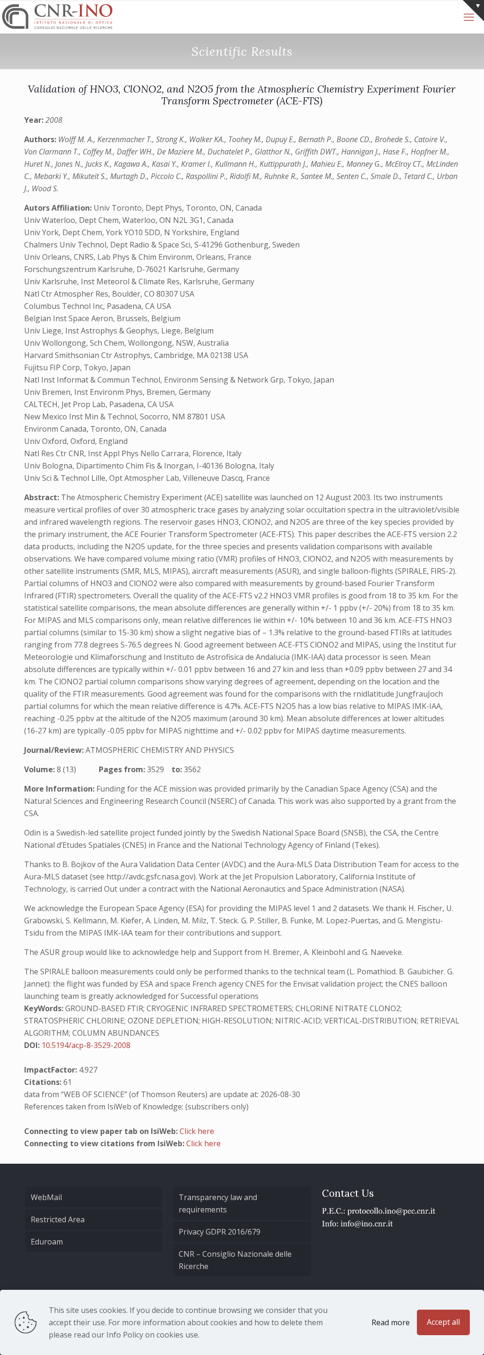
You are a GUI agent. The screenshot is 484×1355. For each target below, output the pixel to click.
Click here (197, 1131)
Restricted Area (58, 1219)
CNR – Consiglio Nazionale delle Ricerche (235, 1260)
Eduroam (47, 1241)
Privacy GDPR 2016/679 (219, 1232)
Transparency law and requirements (218, 1203)
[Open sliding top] (473, 10)
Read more (391, 1322)
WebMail (46, 1197)
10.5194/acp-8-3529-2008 (86, 1045)
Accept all (443, 1322)
